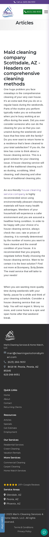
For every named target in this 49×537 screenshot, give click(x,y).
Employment (10, 432)
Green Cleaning (12, 449)
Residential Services (13, 445)
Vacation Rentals (12, 453)
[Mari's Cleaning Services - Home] (8, 11)
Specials (8, 424)
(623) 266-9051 (33, 12)
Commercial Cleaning (14, 462)
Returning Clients (13, 407)
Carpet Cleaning (12, 466)
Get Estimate (10, 428)
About (7, 399)
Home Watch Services (15, 470)
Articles (7, 420)
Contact (8, 403)
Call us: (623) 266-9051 (26, 2)
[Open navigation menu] (46, 12)
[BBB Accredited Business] (13, 381)
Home (7, 395)
